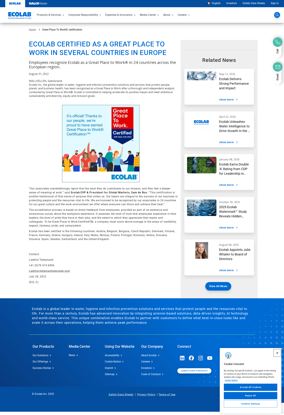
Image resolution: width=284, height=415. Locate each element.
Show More (226, 99)
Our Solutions (40, 355)
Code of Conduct (151, 374)
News (72, 355)
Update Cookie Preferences (194, 371)
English (216, 3)
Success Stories (42, 368)
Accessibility (112, 355)
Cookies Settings (250, 404)
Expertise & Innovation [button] (119, 14)
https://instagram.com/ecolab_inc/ (200, 358)
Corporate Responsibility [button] (83, 14)
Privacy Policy (146, 394)
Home (32, 29)
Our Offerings (40, 361)
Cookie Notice (231, 380)
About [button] (166, 14)
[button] (64, 15)
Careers (145, 361)
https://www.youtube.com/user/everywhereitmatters (210, 358)
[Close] (277, 353)
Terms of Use (167, 394)
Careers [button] (182, 14)
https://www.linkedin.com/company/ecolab (182, 358)
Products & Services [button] (49, 14)
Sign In (275, 3)
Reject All (250, 395)
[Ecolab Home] (19, 16)
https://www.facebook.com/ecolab (191, 358)
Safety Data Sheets (254, 3)
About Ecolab (149, 355)
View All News (218, 286)
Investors (231, 3)
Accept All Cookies (250, 387)
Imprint (109, 368)
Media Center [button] (148, 14)
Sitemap (110, 374)
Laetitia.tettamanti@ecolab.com (49, 271)
